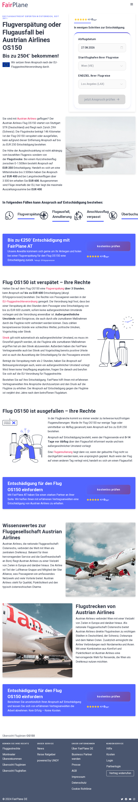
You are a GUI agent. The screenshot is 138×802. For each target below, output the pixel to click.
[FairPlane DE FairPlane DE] (15, 4)
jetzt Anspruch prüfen (99, 99)
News (40, 748)
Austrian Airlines (26, 118)
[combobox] (102, 65)
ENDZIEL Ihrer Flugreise (94, 75)
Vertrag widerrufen (120, 773)
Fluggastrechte (11, 748)
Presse (76, 764)
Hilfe (109, 748)
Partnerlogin (113, 766)
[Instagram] (134, 799)
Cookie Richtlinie (81, 788)
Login (109, 760)
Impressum (78, 776)
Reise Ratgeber (46, 754)
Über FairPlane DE (82, 748)
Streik (6, 337)
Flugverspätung (55, 288)
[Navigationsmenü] (131, 4)
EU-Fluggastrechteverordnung (20, 301)
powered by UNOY (48, 760)
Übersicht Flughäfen (14, 770)
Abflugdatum (87, 39)
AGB (74, 770)
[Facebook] (126, 799)
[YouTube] (130, 799)
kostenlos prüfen (108, 246)
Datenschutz (79, 782)
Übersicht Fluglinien (14, 735)
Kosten (110, 754)
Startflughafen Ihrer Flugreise (98, 57)
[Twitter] (122, 799)
